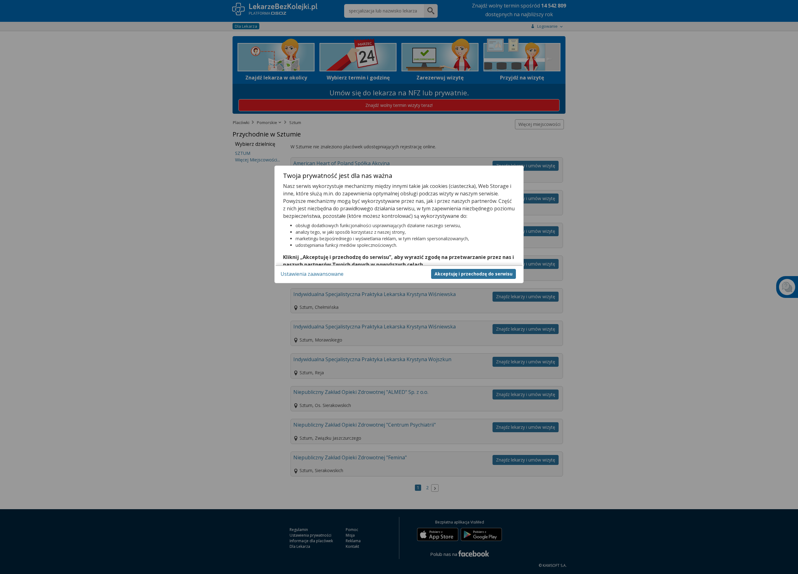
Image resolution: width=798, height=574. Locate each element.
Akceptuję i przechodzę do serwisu (473, 273)
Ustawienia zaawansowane (312, 273)
